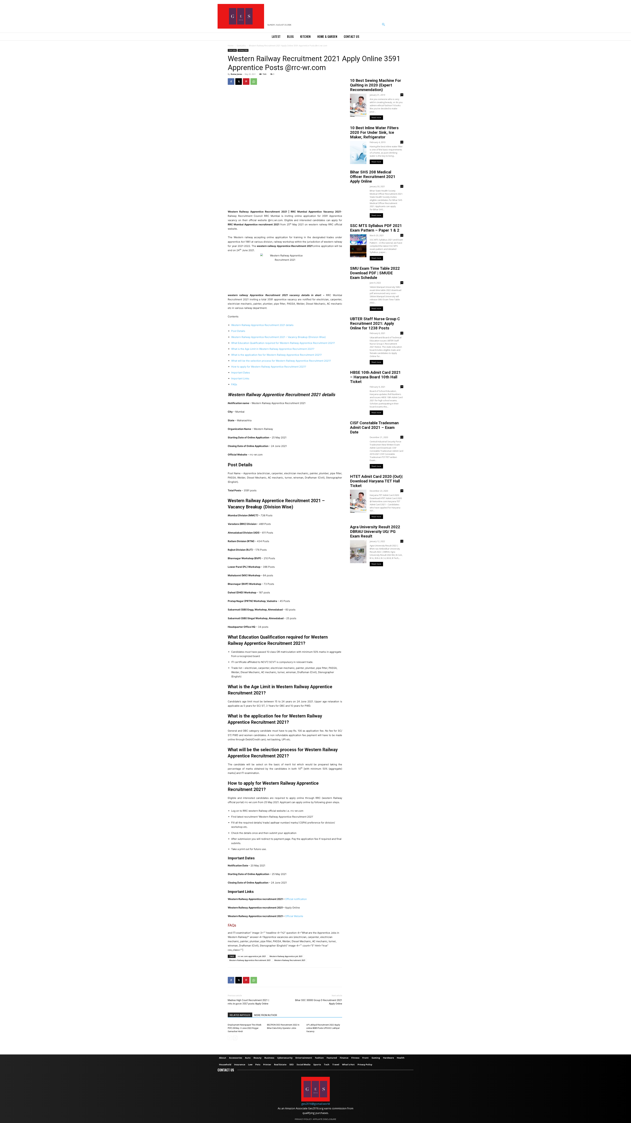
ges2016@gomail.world (315, 1104)
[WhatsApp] (253, 81)
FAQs (234, 384)
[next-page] (235, 1038)
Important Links (240, 378)
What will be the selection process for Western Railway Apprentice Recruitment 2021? (281, 360)
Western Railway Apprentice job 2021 (286, 956)
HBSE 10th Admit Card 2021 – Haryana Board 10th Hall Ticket (375, 377)
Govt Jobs (241, 45)
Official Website (294, 916)
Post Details (238, 331)
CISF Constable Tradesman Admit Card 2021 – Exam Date (374, 427)
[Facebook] (231, 81)
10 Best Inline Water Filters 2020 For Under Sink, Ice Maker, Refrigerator (374, 132)
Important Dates (240, 372)
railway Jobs (243, 50)
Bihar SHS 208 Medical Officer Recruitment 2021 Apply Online (372, 177)
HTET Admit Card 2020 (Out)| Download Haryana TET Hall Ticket (376, 481)
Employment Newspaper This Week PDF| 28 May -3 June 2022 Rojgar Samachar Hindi (244, 1028)
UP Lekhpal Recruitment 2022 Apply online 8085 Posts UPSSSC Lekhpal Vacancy (323, 1028)
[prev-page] (230, 1038)
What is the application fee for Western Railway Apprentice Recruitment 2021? (276, 354)
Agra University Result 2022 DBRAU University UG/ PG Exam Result (375, 531)
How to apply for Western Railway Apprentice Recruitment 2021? (268, 366)
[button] (383, 25)
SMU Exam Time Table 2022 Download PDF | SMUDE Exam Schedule (375, 273)
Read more (376, 118)
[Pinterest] (246, 81)
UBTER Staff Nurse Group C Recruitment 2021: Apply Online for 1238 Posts (375, 323)
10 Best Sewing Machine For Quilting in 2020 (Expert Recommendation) (375, 85)
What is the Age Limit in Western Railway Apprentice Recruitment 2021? (272, 348)
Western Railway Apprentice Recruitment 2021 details (262, 325)
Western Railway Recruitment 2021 (289, 960)
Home (231, 45)
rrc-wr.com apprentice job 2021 (252, 956)
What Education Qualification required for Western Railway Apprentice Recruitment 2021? (283, 343)
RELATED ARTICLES (240, 1015)
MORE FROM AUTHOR (265, 1015)
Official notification (296, 899)
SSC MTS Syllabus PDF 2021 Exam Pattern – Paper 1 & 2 (376, 228)
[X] (238, 81)
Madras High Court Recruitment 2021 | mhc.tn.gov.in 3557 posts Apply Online (248, 1002)
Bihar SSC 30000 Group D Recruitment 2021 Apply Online (318, 1002)
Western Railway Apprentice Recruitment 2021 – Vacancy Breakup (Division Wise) (278, 337)
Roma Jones (236, 74)
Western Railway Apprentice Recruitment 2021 (250, 960)
